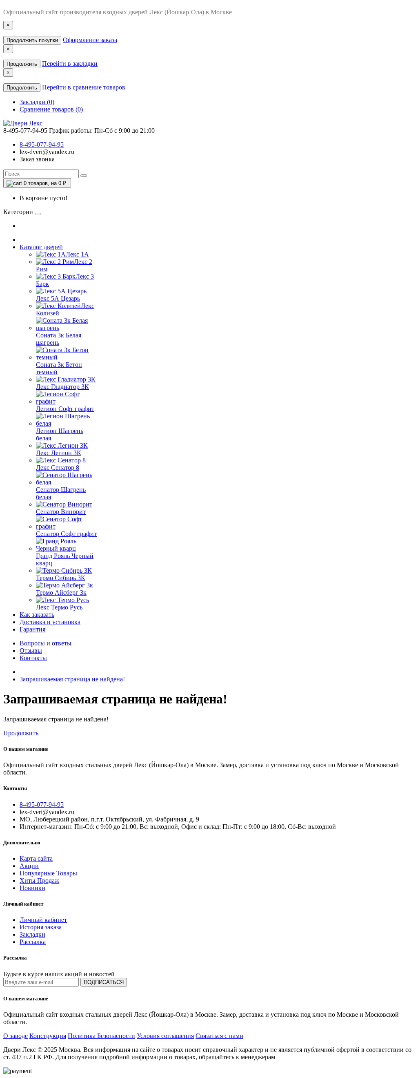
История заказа (41, 927)
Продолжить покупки (32, 40)
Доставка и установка (50, 621)
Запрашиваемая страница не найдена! (72, 679)
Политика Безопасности (101, 1035)
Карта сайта (36, 858)
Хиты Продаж (39, 880)
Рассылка (33, 941)
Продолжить (22, 64)
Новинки (32, 887)
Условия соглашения (165, 1035)
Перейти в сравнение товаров (83, 87)
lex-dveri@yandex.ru (47, 151)
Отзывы (31, 650)
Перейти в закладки (70, 63)
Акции (29, 865)
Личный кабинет (43, 919)
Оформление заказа (90, 39)
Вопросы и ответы (45, 643)
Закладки (32, 934)
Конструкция (47, 1035)
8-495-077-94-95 (42, 144)
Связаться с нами (219, 1035)
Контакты (33, 657)
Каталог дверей (41, 246)
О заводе (15, 1035)
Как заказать (37, 614)
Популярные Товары (48, 873)
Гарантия (32, 629)
